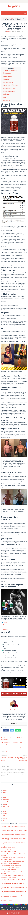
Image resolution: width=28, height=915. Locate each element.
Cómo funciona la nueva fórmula (10, 85)
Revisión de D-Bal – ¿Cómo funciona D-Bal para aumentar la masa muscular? (21, 759)
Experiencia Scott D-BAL (9, 88)
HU (25, 907)
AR (2, 907)
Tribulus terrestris (7, 76)
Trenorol (5, 627)
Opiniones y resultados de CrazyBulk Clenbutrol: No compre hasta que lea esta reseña (12, 868)
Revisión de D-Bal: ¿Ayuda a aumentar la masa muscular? (7, 758)
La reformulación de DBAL (7, 82)
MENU (24, 13)
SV (23, 909)
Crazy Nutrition (6, 806)
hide (13, 68)
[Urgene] (14, 6)
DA (8, 907)
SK (17, 909)
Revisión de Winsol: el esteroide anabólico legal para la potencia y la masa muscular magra (13, 895)
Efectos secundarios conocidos (8, 91)
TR (25, 909)
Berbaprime (5, 795)
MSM (5, 81)
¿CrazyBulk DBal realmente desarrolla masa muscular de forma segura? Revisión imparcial (14, 846)
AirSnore (4, 788)
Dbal (6, 751)
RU (14, 909)
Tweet (12, 730)
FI (14, 907)
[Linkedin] (12, 723)
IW (23, 907)
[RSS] (14, 1)
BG (4, 907)
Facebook (6, 730)
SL (19, 909)
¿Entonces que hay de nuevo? (10, 84)
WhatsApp (18, 730)
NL (10, 907)
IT (1, 909)
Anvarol (4, 792)
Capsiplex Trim (6, 802)
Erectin (4, 820)
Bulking (4, 797)
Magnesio (6, 79)
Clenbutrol (5, 804)
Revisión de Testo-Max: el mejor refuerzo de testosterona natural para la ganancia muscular (14, 850)
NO (5, 909)
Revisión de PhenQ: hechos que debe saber (11, 865)
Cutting (4, 811)
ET (13, 907)
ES (21, 909)
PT (8, 909)
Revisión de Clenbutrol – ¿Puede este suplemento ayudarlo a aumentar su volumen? (12, 876)
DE (19, 907)
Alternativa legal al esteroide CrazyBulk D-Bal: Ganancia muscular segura (13, 738)
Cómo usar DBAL (6, 94)
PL (10, 909)
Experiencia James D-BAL (9, 90)
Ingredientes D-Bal (6, 72)
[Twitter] (14, 723)
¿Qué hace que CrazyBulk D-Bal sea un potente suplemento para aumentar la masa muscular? (11, 743)
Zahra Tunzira (5, 767)
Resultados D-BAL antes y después (9, 87)
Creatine (4, 809)
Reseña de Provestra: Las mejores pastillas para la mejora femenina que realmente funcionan (12, 862)
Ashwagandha (7, 73)
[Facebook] (16, 723)
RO (12, 909)
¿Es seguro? (5, 93)
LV (3, 909)
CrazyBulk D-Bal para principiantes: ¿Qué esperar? (12, 747)
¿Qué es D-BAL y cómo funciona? (9, 70)
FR (17, 907)
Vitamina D (6, 75)
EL (21, 907)
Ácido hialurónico (7, 78)
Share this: (6, 99)
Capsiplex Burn (6, 799)
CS (6, 907)
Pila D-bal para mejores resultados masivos (11, 96)
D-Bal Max (5, 813)
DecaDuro (5, 622)
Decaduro (5, 818)
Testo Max (5, 629)
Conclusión (4, 97)
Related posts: (7, 100)
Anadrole (5, 624)
